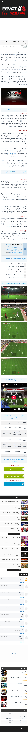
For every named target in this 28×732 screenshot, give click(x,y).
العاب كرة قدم (23, 46)
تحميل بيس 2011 (9, 247)
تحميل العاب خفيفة (16, 46)
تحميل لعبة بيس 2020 (18, 253)
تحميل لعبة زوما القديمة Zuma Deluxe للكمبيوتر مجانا (11, 565)
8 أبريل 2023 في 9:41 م (5, 592)
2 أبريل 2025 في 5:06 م (5, 607)
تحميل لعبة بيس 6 (11, 246)
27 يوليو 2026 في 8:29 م (5, 636)
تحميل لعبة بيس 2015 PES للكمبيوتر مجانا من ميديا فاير (11, 524)
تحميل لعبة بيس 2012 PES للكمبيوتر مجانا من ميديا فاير (11, 518)
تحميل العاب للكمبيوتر (8, 46)
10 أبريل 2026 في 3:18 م (5, 621)
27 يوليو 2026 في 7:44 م (5, 629)
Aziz (22, 578)
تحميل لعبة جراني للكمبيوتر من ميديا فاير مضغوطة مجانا (12, 554)
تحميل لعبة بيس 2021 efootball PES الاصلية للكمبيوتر (11, 529)
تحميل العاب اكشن (22, 716)
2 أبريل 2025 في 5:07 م (5, 614)
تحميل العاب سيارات (9, 720)
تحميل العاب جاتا (10, 716)
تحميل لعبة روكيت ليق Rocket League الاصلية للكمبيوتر (11, 507)
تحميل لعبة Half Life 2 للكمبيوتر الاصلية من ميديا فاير (11, 549)
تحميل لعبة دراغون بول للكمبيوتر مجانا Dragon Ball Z (11, 538)
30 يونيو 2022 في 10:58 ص (5, 578)
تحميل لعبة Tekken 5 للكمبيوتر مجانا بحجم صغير (11, 559)
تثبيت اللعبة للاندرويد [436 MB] (13, 483)
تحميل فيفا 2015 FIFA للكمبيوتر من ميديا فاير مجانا (11, 513)
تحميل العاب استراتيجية (8, 713)
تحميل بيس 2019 (12, 252)
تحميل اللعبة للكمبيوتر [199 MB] (13, 476)
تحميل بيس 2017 (14, 250)
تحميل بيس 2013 (14, 249)
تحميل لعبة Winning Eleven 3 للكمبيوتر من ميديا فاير (11, 502)
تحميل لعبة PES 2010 (18, 247)
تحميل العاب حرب (23, 718)
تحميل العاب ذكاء (23, 720)
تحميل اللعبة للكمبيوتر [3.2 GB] (13, 469)
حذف (21, 582)
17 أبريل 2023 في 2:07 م (5, 599)
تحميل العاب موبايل (9, 722)
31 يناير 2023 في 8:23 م (5, 585)
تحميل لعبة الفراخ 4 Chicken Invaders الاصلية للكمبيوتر (11, 543)
